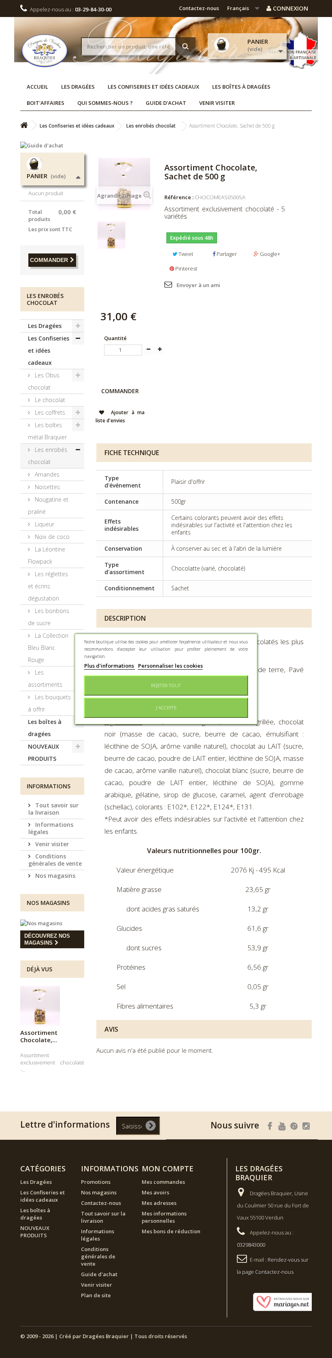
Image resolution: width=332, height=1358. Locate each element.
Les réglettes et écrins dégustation (48, 586)
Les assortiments (45, 678)
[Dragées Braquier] (44, 50)
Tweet (185, 254)
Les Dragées (78, 86)
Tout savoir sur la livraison (53, 808)
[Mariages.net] (276, 1301)
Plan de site (96, 1295)
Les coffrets (49, 412)
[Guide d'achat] (52, 145)
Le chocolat (49, 400)
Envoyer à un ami (198, 285)
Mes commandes (163, 1182)
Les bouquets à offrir (49, 703)
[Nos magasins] (52, 923)
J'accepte (166, 708)
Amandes (46, 474)
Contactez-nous (199, 8)
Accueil (37, 86)
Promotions (96, 1182)
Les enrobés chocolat (47, 456)
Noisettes (46, 487)
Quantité (115, 338)
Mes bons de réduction (171, 1231)
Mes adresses (159, 1203)
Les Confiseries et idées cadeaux (153, 86)
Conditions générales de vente (55, 859)
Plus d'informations (109, 665)
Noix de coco (51, 537)
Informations (48, 786)
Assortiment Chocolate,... (38, 1036)
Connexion (289, 8)
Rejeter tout (166, 685)
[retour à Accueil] (24, 125)
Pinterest (185, 268)
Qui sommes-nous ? (105, 102)
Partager (226, 254)
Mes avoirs (155, 1192)
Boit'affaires (45, 102)
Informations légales (50, 828)
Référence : (179, 197)
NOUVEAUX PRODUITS (43, 752)
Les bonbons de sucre (48, 617)
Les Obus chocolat (44, 381)
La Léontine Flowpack (46, 555)
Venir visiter (217, 102)
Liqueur (43, 524)
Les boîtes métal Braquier (47, 431)
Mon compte (168, 1168)
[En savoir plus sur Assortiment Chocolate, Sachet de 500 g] (40, 1006)
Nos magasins (54, 875)
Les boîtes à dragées (241, 86)
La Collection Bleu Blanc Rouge (48, 648)
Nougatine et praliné (48, 505)
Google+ (269, 254)
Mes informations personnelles (164, 1217)
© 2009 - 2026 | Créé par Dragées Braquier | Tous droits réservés (103, 1336)
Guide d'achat (166, 102)
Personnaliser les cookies (170, 665)
